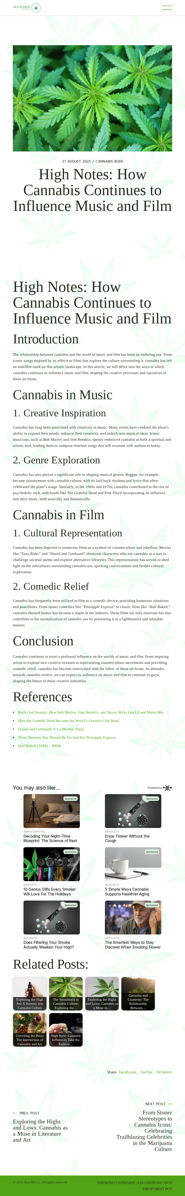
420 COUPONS (149, 1183)
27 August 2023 (76, 161)
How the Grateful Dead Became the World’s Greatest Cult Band (68, 721)
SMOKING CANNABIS (116, 1183)
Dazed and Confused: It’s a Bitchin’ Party (51, 729)
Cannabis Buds (109, 161)
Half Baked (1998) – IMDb (39, 746)
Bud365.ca (32, 1182)
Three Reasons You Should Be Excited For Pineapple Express (67, 737)
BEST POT (163, 1189)
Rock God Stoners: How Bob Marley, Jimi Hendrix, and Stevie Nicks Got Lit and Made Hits (91, 712)
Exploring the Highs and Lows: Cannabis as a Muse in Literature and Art (40, 1130)
